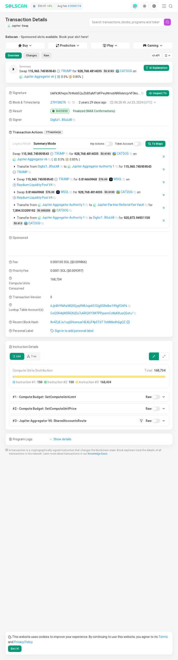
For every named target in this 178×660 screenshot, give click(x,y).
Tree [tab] (33, 356)
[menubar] (145, 6)
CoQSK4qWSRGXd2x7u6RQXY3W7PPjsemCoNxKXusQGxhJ (91, 313)
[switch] (109, 144)
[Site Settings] (154, 6)
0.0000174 (74, 6)
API (158, 55)
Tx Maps (157, 143)
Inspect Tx (159, 93)
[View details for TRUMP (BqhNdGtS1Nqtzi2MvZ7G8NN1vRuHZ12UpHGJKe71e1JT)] (58, 71)
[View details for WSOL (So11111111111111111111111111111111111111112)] (111, 179)
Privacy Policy (23, 642)
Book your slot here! (73, 37)
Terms (163, 637)
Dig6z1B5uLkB (61, 119)
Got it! (15, 648)
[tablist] (28, 55)
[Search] (167, 22)
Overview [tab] (13, 55)
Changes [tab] (31, 55)
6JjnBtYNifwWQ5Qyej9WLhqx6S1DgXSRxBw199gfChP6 (88, 306)
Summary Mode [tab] (44, 143)
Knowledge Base (97, 453)
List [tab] (18, 356)
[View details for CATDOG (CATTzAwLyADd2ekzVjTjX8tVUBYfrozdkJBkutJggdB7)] (117, 71)
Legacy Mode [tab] (22, 143)
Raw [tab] (46, 55)
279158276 (58, 102)
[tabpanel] (89, 253)
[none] (136, 6)
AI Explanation (158, 67)
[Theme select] (144, 6)
